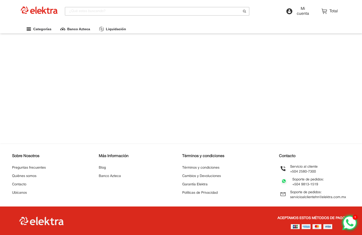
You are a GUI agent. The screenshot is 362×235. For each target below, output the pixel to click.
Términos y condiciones (200, 167)
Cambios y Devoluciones (201, 176)
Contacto (19, 184)
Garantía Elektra (195, 184)
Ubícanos (19, 192)
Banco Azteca (110, 176)
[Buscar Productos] (245, 11)
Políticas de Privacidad (200, 192)
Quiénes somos (24, 176)
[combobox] (157, 11)
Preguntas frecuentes (29, 167)
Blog (102, 167)
